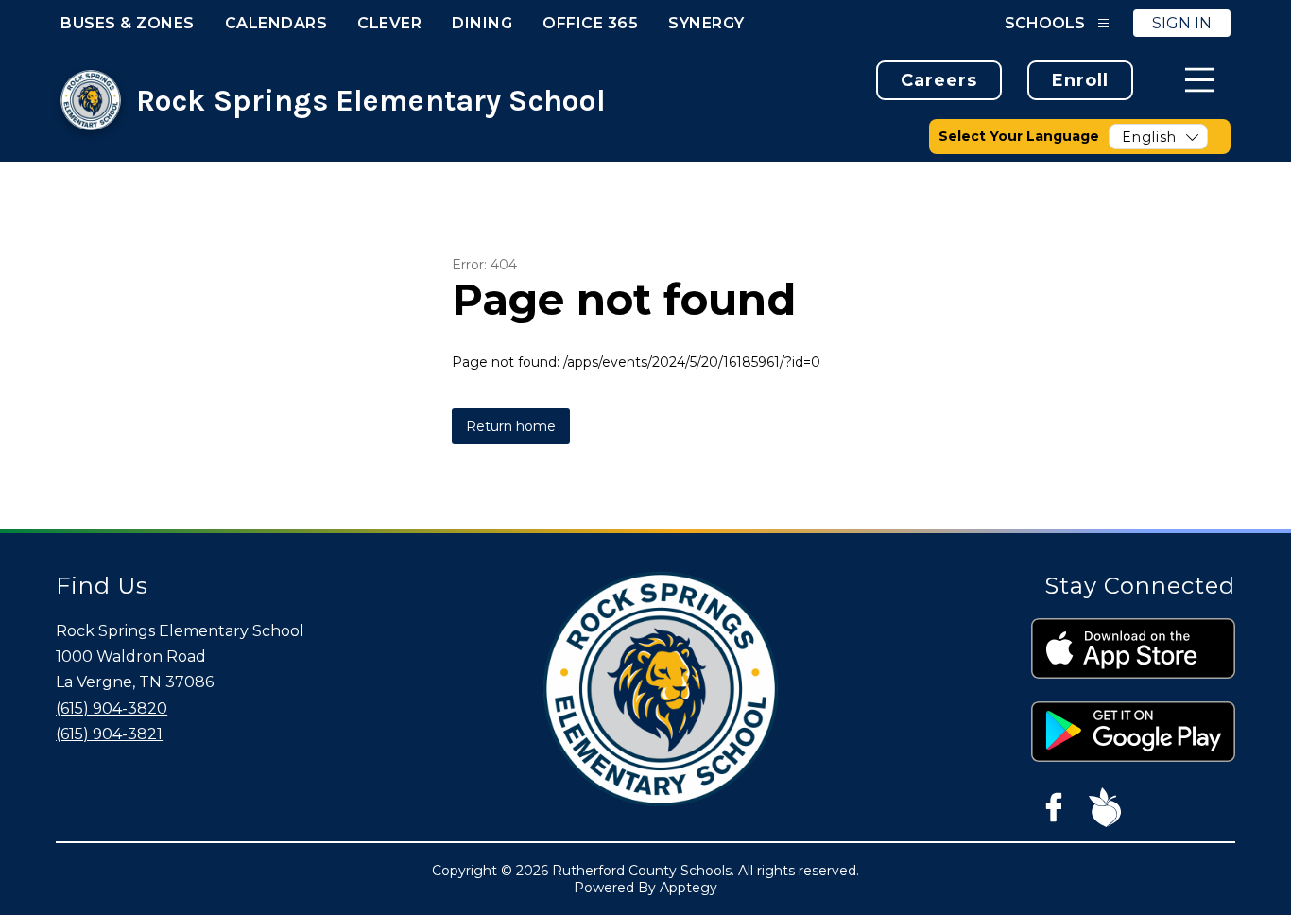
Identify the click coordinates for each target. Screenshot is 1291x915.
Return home (511, 426)
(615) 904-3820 (111, 708)
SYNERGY (706, 23)
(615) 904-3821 (109, 734)
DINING (482, 23)
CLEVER (389, 23)
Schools (1045, 23)
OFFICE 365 (590, 23)
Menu (1200, 80)
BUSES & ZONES (127, 23)
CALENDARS (276, 23)
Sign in (1182, 23)
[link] (939, 80)
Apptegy (688, 887)
